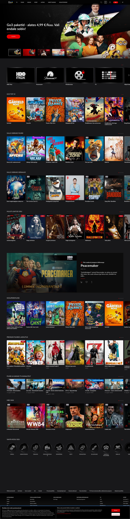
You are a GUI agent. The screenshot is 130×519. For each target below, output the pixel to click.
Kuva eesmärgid (115, 514)
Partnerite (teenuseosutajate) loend (64, 513)
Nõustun (115, 510)
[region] (65, 512)
